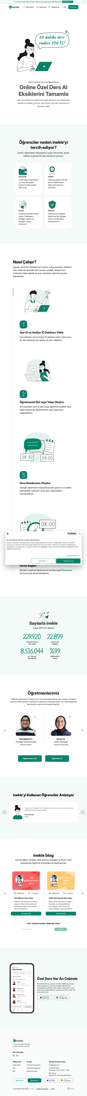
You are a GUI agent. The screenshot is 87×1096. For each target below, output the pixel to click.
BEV (14, 1071)
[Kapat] (85, 2)
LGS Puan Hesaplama (33, 1068)
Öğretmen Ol (57, 759)
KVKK (53, 1089)
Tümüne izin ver (68, 561)
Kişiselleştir (42, 561)
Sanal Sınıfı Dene (32, 1071)
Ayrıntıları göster (72, 555)
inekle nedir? (17, 1065)
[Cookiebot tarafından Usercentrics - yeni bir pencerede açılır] (68, 533)
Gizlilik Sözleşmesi (42, 1089)
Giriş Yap (73, 7)
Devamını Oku (26, 913)
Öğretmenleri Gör (30, 759)
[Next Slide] (82, 730)
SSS (65, 7)
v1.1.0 (31, 1089)
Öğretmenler (55, 7)
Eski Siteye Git (66, 1)
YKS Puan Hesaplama (33, 1065)
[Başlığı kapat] (79, 533)
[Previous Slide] (5, 730)
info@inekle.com (54, 1065)
